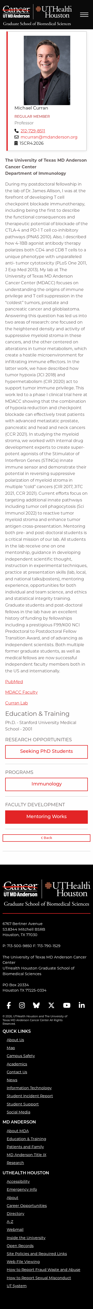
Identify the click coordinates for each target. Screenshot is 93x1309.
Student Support (23, 1104)
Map (11, 1048)
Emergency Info (22, 1189)
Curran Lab (16, 703)
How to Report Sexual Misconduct (39, 1278)
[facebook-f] (9, 1006)
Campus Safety (21, 1056)
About (12, 1197)
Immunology (47, 784)
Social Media (18, 1112)
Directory (15, 1213)
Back (47, 838)
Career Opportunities (27, 1205)
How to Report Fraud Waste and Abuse (43, 1269)
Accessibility (18, 1181)
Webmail (15, 1229)
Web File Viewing (23, 1261)
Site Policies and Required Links (37, 1253)
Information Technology (29, 1088)
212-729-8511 (33, 131)
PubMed (14, 681)
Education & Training (26, 1139)
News (12, 1080)
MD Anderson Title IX (26, 1154)
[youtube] (67, 1006)
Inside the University (26, 1237)
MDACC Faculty (21, 692)
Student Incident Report (30, 1096)
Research (15, 1162)
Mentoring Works (46, 817)
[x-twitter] (51, 1006)
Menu (84, 15)
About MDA (18, 1131)
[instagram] (22, 1006)
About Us (15, 1040)
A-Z (10, 1221)
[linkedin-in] (81, 1006)
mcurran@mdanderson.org (49, 137)
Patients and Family (25, 1147)
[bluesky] (36, 1006)
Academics (17, 1064)
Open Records (20, 1245)
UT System (17, 1286)
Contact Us (17, 1072)
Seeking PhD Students (46, 751)
